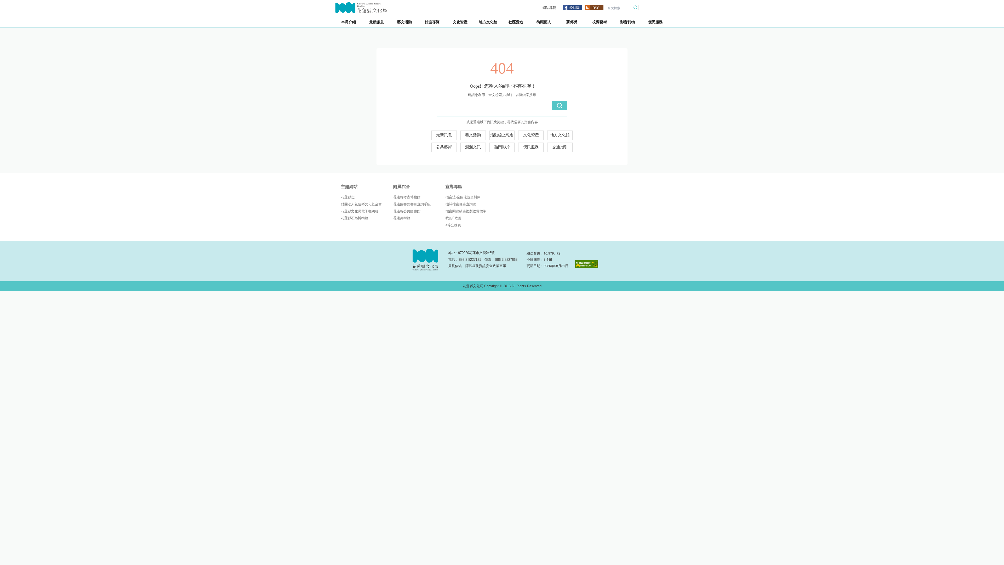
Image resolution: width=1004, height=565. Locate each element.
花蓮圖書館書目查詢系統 (412, 204)
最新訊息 (444, 135)
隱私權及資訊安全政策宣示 (485, 266)
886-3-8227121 (470, 260)
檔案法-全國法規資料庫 (463, 197)
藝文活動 (473, 135)
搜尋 (635, 7)
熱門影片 (502, 147)
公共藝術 (444, 147)
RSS (596, 7)
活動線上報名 (502, 135)
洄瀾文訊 (473, 147)
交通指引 (560, 147)
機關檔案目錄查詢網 (461, 204)
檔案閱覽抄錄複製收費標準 (466, 211)
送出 (559, 105)
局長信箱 (455, 266)
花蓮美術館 (401, 218)
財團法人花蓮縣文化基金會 (361, 204)
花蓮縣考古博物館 (406, 197)
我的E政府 (453, 218)
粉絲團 (574, 7)
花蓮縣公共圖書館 (406, 211)
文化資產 (531, 135)
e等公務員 (453, 225)
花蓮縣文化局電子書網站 (359, 211)
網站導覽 (549, 8)
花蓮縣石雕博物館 (354, 218)
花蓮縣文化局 (361, 7)
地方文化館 (560, 135)
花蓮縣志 (348, 197)
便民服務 (531, 147)
